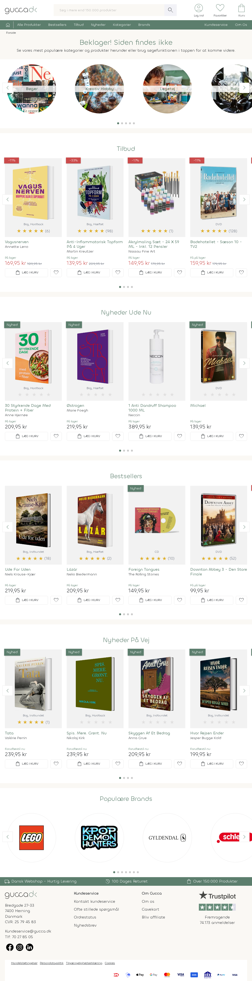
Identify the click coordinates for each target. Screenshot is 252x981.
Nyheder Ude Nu (126, 312)
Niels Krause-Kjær (20, 574)
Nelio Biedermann (82, 574)
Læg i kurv (26, 272)
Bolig (235, 88)
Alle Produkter (29, 24)
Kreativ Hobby (99, 88)
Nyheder (98, 24)
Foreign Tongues (143, 569)
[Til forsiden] (21, 9)
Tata (9, 733)
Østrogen (75, 405)
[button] (118, 123)
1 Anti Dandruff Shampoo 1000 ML (152, 407)
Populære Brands (126, 799)
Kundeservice (216, 24)
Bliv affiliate (153, 917)
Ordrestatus (85, 917)
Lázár (72, 569)
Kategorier (122, 24)
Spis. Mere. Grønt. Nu (87, 733)
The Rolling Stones (143, 574)
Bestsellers (57, 24)
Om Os (241, 24)
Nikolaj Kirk (76, 738)
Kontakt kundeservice (94, 901)
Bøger (31, 88)
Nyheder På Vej (126, 640)
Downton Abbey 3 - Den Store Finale (218, 571)
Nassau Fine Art (141, 251)
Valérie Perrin (16, 738)
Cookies (110, 963)
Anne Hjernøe (16, 415)
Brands (144, 24)
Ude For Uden (18, 569)
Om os (148, 901)
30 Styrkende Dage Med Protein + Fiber (28, 407)
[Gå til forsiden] (21, 894)
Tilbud (79, 24)
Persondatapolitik (51, 963)
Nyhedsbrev (85, 925)
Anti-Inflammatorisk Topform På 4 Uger (95, 244)
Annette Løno (16, 247)
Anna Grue (137, 738)
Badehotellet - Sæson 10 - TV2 (216, 244)
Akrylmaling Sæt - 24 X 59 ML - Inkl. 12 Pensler (153, 244)
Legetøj (167, 88)
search (170, 10)
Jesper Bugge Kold (205, 738)
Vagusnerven (17, 241)
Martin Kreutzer (80, 251)
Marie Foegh (77, 410)
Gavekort (150, 909)
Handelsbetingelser (24, 963)
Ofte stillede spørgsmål (96, 909)
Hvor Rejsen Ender (207, 733)
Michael (198, 405)
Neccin (134, 415)
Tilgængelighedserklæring (84, 963)
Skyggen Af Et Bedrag (149, 733)
